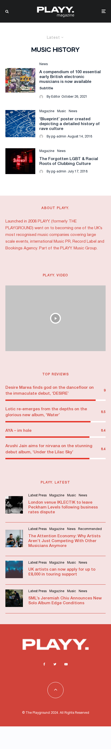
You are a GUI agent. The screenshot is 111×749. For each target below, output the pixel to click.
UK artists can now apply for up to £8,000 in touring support (61, 572)
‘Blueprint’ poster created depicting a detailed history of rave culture (69, 124)
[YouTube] (66, 664)
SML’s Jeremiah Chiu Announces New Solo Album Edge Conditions (65, 600)
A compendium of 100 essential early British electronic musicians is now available (70, 77)
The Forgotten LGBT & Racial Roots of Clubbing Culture (68, 161)
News (43, 64)
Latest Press (37, 495)
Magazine (46, 111)
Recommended (90, 529)
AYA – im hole (18, 431)
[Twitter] (54, 664)
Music (61, 111)
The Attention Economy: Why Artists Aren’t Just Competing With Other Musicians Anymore (64, 541)
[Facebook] (44, 664)
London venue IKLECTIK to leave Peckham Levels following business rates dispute (63, 507)
